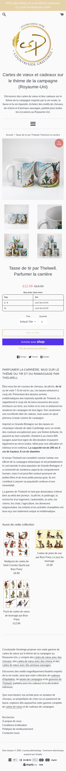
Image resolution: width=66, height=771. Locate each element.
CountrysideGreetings (31, 750)
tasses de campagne (30, 679)
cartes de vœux (14, 706)
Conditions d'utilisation (14, 725)
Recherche (8, 717)
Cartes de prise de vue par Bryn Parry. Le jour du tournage (49, 557)
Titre (28, 316)
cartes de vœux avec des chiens (34, 661)
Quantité (43, 316)
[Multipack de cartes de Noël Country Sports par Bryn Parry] (16, 544)
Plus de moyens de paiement (33, 348)
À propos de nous (11, 721)
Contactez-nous (10, 733)
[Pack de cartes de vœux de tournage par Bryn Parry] (16, 594)
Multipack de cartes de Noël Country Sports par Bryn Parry (16, 565)
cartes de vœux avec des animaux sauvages (26, 665)
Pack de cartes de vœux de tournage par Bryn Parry (16, 615)
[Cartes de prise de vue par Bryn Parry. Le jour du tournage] (49, 540)
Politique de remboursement (17, 729)
